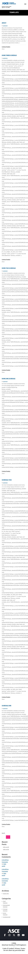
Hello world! (6, 847)
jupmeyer (5, 25)
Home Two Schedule (9, 268)
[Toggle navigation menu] (25, 3)
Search (3, 833)
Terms (23, 948)
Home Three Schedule (9, 55)
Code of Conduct (8, 948)
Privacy (17, 948)
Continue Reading (6, 46)
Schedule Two (7, 480)
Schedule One (6, 705)
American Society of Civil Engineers (14, 945)
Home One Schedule (8, 378)
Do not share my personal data (14, 950)
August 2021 (6, 893)
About (4, 23)
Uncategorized (6, 917)
